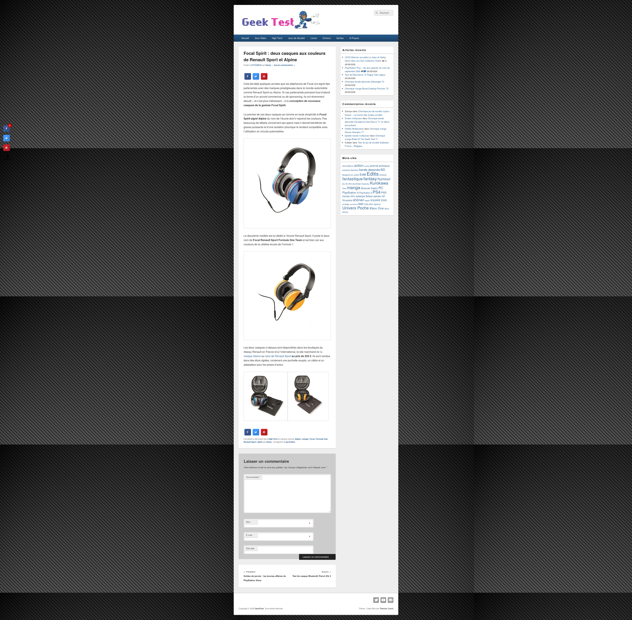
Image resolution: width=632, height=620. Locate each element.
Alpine (298, 438)
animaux (384, 165)
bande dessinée (369, 169)
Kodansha (365, 184)
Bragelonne (347, 175)
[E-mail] (390, 600)
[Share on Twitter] (256, 78)
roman (346, 196)
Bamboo (354, 170)
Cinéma (327, 38)
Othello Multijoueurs (354, 128)
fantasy (370, 178)
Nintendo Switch (369, 188)
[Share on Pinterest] (264, 78)
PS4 (377, 192)
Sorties (340, 38)
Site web (250, 548)
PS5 (383, 192)
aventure (346, 170)
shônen (358, 199)
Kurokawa (379, 183)
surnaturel (354, 204)
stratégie (345, 204)
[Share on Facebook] (247, 78)
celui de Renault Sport (278, 356)
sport (367, 200)
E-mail (249, 535)
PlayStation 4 (350, 192)
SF (383, 196)
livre (344, 188)
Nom (248, 521)
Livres (314, 38)
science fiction (364, 196)
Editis (373, 173)
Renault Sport (250, 441)
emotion (383, 174)
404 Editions (348, 165)
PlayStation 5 (365, 192)
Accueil (245, 38)
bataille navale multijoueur (357, 135)
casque (305, 438)
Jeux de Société (296, 38)
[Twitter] (376, 600)
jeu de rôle (347, 183)
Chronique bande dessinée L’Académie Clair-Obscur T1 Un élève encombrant (367, 122)
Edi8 (363, 174)
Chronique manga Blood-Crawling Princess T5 (366, 88)
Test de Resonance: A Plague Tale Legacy (365, 74)
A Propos (354, 38)
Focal (312, 438)
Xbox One (376, 208)
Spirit (259, 441)
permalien (290, 441)
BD (383, 169)
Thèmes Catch (386, 608)
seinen (377, 196)
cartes (356, 175)
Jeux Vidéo (260, 38)
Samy (268, 65)
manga (353, 187)
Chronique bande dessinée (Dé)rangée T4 (364, 81)
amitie (366, 166)
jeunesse (357, 183)
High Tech (277, 38)
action (359, 165)
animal (374, 166)
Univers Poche (355, 208)
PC (381, 187)
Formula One (322, 438)
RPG (353, 196)
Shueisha (347, 200)
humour (384, 178)
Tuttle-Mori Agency (372, 204)
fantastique (352, 178)
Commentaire (253, 477)
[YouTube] (383, 600)
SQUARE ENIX (378, 200)
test (360, 204)
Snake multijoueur (353, 118)
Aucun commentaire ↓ (284, 65)
